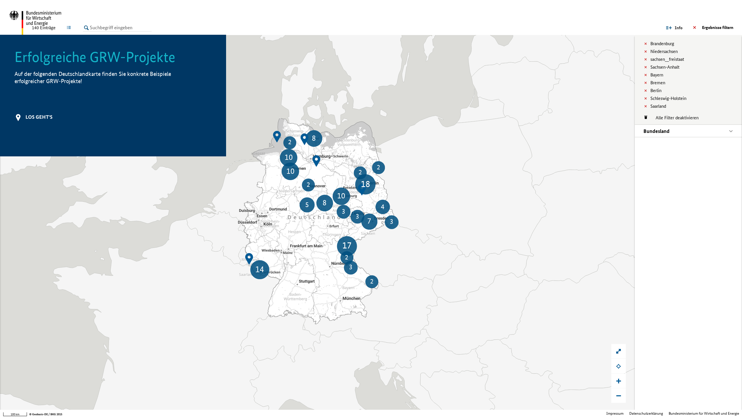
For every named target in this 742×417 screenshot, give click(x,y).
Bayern (656, 75)
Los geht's (39, 117)
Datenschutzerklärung (646, 413)
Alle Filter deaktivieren (674, 117)
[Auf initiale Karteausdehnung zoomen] (618, 351)
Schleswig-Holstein (668, 98)
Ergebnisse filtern (717, 27)
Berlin (655, 90)
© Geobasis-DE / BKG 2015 (45, 414)
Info (679, 27)
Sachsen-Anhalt (664, 67)
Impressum (614, 413)
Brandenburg (662, 43)
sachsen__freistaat (667, 59)
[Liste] (70, 27)
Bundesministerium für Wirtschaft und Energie (704, 413)
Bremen (657, 82)
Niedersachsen (664, 51)
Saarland (658, 106)
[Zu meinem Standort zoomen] (618, 366)
